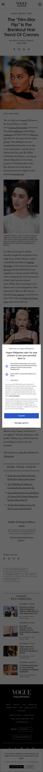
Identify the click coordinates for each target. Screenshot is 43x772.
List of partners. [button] (14, 396)
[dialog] (21, 386)
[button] (21, 380)
